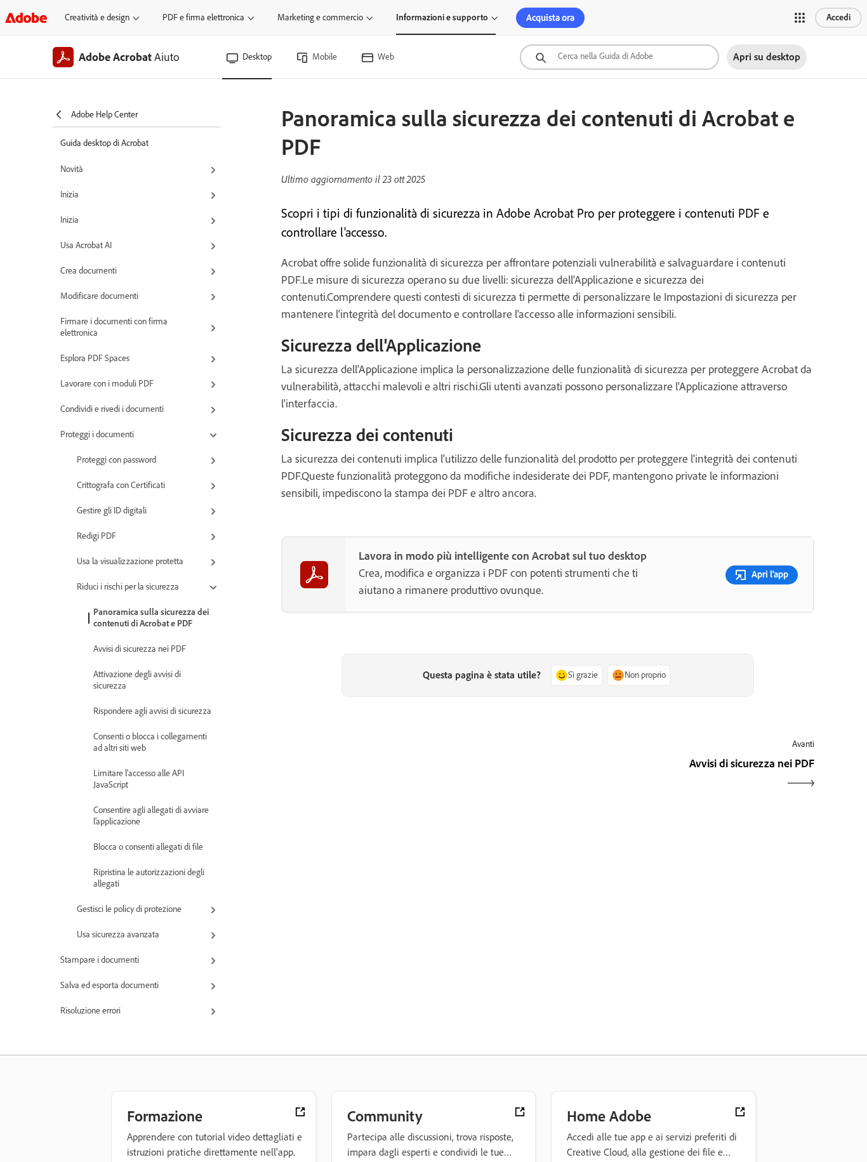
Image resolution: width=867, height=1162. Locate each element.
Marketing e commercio (320, 17)
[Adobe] (26, 17)
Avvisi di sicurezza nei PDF (139, 649)
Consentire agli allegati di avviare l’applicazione (151, 816)
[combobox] (619, 57)
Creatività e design (97, 17)
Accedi (838, 17)
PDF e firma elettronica (203, 17)
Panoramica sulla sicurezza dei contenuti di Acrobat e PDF (151, 618)
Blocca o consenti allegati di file (148, 847)
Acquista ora (550, 17)
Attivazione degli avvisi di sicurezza (137, 680)
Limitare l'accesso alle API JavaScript (138, 779)
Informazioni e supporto (442, 17)
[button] (800, 18)
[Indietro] (413, 774)
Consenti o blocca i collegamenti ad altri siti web (150, 742)
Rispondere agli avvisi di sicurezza (152, 711)
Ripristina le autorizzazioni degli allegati (148, 878)
